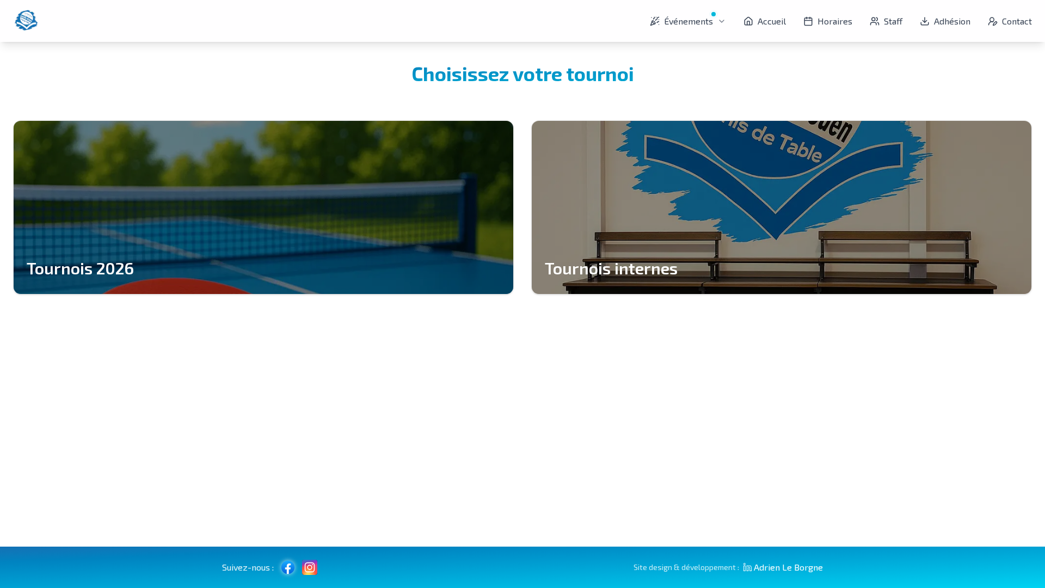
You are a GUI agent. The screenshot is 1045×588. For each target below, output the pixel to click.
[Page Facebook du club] (288, 567)
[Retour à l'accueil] (26, 21)
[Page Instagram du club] (309, 567)
